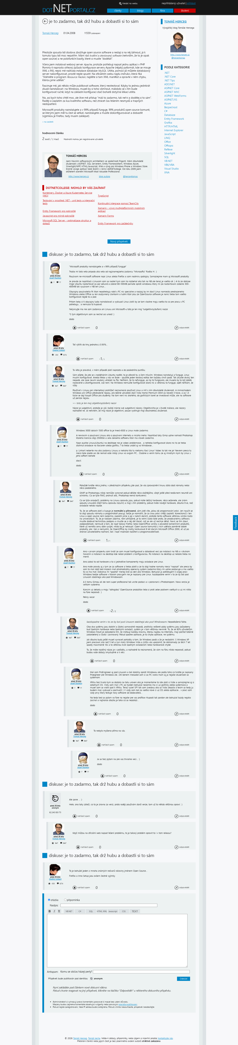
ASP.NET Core (171, 88)
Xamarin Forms (106, 215)
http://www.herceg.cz (180, 54)
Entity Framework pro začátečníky (115, 223)
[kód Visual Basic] (68, 912)
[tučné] (49, 912)
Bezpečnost (170, 107)
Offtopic (168, 145)
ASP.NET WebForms (175, 95)
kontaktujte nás (165, 1038)
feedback (235, 522)
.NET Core (170, 76)
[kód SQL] (90, 912)
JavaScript (170, 134)
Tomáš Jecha (94, 1038)
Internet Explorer (173, 130)
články (117, 10)
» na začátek (47, 122)
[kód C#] (79, 912)
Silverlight (169, 153)
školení (185, 10)
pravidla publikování (127, 1004)
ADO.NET (169, 84)
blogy (140, 10)
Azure (167, 103)
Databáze (169, 115)
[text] (134, 912)
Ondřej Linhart (59, 350)
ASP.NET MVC (171, 92)
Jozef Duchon (55, 278)
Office (167, 141)
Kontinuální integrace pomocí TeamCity (118, 203)
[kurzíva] (54, 912)
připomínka (73, 900)
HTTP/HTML (171, 126)
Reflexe (168, 149)
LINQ (167, 138)
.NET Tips (169, 80)
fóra (162, 10)
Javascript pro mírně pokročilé (58, 215)
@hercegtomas (178, 58)
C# (165, 111)
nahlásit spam (83, 327)
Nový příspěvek (119, 241)
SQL (166, 157)
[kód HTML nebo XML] (101, 912)
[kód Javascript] (112, 912)
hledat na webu (129, 3)
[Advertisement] (220, 67)
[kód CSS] (123, 912)
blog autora (104, 176)
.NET (167, 72)
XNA (167, 172)
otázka (54, 900)
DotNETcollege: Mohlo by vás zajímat (75, 188)
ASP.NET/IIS (170, 99)
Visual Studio (171, 168)
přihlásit (191, 3)
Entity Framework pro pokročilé (59, 211)
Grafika (168, 122)
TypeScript (103, 195)
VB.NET (168, 161)
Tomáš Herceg (175, 21)
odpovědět (184, 327)
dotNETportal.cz (75, 10)
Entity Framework (174, 118)
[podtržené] (58, 912)
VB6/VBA (169, 164)
